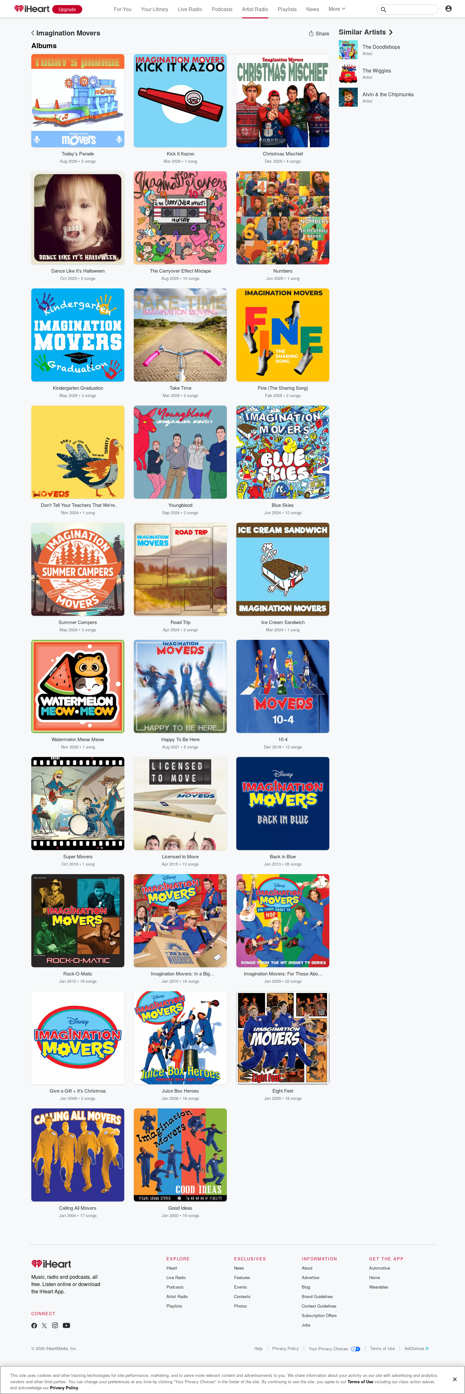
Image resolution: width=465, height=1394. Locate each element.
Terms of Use (382, 1348)
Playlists (287, 9)
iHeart (171, 1268)
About (307, 1268)
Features (242, 1277)
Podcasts (222, 9)
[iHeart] (32, 9)
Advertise (310, 1277)
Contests (242, 1296)
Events (240, 1287)
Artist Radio (255, 9)
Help (258, 1348)
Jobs (306, 1325)
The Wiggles (377, 70)
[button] (114, 154)
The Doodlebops (381, 46)
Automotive (379, 1268)
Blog (306, 1287)
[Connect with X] (44, 1326)
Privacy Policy (285, 1348)
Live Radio (190, 9)
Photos (240, 1306)
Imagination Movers (68, 33)
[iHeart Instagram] (55, 1326)
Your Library (154, 9)
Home (374, 1277)
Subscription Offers (319, 1315)
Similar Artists (362, 32)
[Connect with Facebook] (34, 1326)
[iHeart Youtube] (66, 1326)
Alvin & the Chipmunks (388, 94)
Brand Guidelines (317, 1296)
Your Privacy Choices (328, 1349)
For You (123, 9)
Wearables (378, 1287)
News (312, 9)
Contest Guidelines (319, 1306)
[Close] (455, 1379)
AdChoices (415, 1348)
